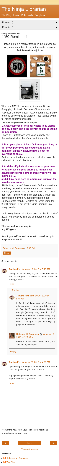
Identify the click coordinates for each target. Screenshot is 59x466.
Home (29, 443)
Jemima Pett (15, 269)
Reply (11, 284)
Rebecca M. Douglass (27, 334)
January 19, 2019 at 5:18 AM (36, 269)
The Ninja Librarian (24, 9)
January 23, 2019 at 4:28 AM (36, 362)
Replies (15, 290)
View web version (29, 449)
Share (6, 253)
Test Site (11, 462)
